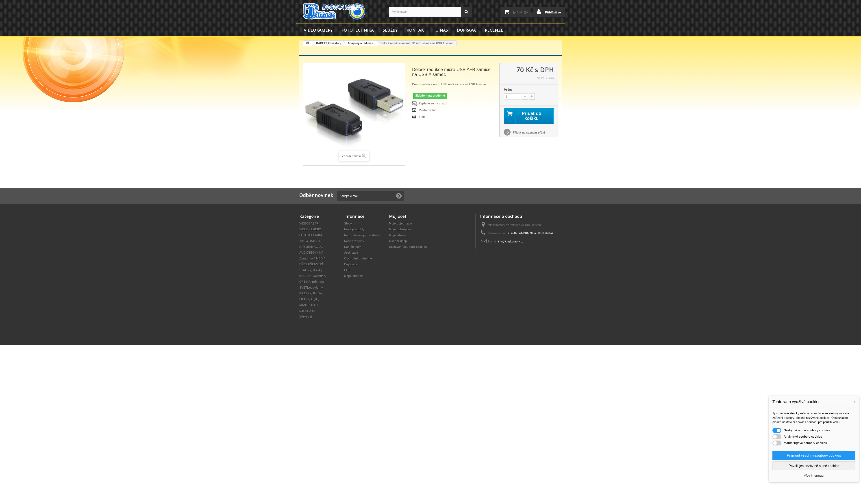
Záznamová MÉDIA (312, 258)
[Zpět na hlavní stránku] (307, 43)
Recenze (494, 30)
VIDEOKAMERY (318, 30)
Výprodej (305, 316)
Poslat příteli (428, 110)
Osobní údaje (398, 241)
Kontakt (416, 30)
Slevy (348, 223)
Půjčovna (350, 264)
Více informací (814, 475)
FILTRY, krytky (309, 299)
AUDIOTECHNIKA (311, 252)
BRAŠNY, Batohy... (312, 293)
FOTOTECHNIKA (357, 30)
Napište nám (352, 246)
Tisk (422, 117)
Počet (508, 89)
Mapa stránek (353, 276)
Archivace (351, 252)
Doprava (466, 30)
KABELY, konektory (312, 276)
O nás (441, 30)
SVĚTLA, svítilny (311, 287)
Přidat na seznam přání (528, 132)
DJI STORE (307, 311)
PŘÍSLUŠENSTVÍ (311, 264)
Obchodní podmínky (358, 258)
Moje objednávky (401, 223)
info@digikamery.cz (511, 241)
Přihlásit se (552, 12)
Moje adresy (397, 235)
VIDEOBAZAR (308, 223)
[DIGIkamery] (340, 11)
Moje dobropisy (400, 229)
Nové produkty (354, 229)
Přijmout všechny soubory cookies (814, 455)
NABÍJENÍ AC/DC (311, 246)
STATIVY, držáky (310, 270)
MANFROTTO (308, 305)
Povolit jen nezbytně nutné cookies (814, 466)
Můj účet (398, 216)
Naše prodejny (354, 241)
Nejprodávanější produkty (362, 235)
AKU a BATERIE (310, 241)
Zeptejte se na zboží (433, 103)
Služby (390, 30)
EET (347, 270)
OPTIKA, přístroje (311, 281)
